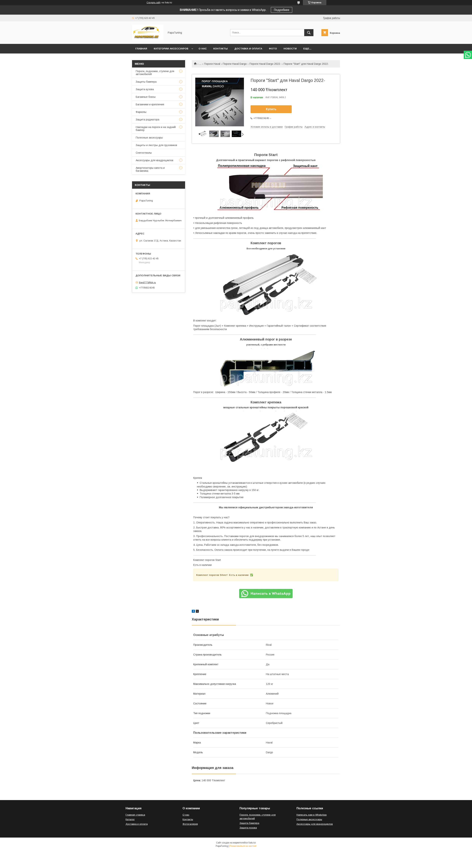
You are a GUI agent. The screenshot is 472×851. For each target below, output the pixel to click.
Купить (271, 109)
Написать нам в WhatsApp (311, 814)
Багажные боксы (146, 96)
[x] (197, 611)
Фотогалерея (190, 824)
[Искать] (308, 32)
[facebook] (193, 611)
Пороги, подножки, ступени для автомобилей (155, 73)
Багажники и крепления (150, 104)
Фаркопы (141, 111)
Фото (273, 48)
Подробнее (281, 9)
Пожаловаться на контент (243, 846)
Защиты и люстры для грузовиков (156, 145)
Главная (141, 48)
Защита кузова (145, 89)
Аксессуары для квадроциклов (154, 160)
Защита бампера (249, 823)
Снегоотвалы (144, 152)
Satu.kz (252, 842)
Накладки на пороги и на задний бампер (156, 129)
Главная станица (135, 814)
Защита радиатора (147, 119)
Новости (290, 48)
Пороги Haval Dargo (235, 63)
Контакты (220, 48)
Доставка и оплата (248, 48)
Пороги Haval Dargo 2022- (265, 63)
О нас (203, 48)
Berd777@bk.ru (147, 282)
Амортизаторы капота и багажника (150, 169)
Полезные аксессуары (149, 137)
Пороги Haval (212, 63)
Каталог (130, 819)
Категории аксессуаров (171, 48)
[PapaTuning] (147, 39)
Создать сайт (154, 2)
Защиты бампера (146, 81)
